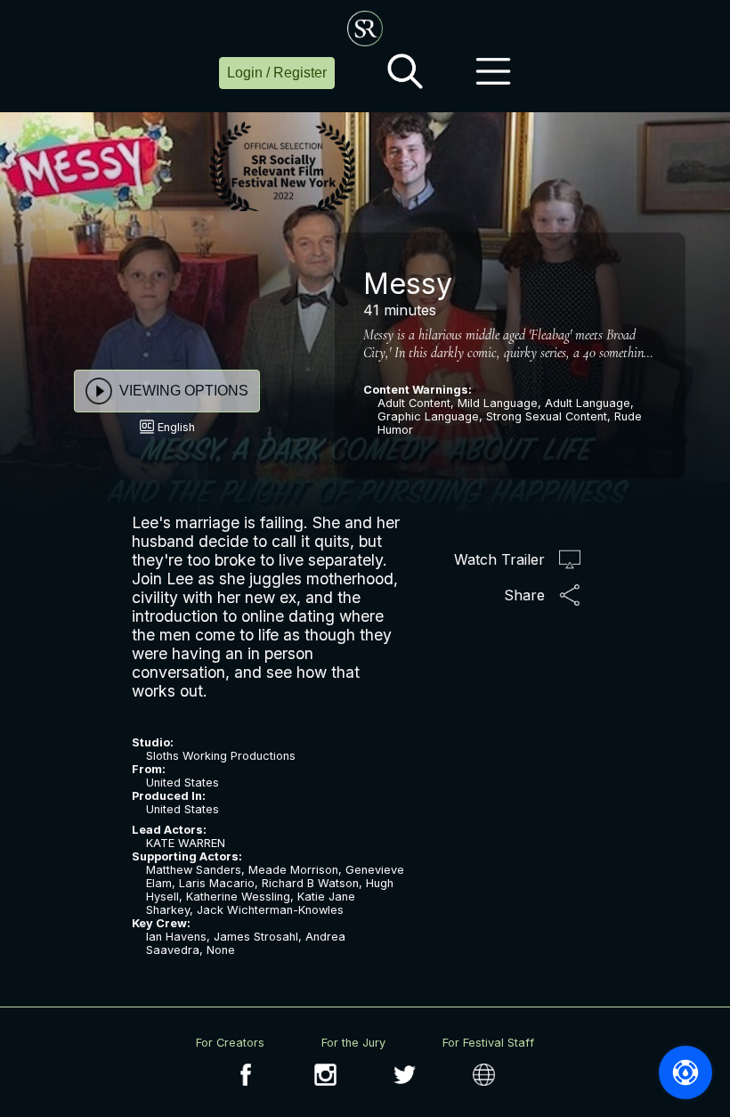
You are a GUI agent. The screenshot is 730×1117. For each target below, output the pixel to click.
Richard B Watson (310, 883)
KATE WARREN (185, 843)
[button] (405, 73)
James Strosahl (256, 936)
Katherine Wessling (238, 896)
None (221, 950)
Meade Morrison (293, 869)
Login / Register (277, 72)
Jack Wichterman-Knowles (270, 910)
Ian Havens (176, 936)
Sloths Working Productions (221, 755)
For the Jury (353, 1042)
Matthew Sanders (193, 869)
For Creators (230, 1042)
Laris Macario (217, 883)
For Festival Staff (488, 1042)
